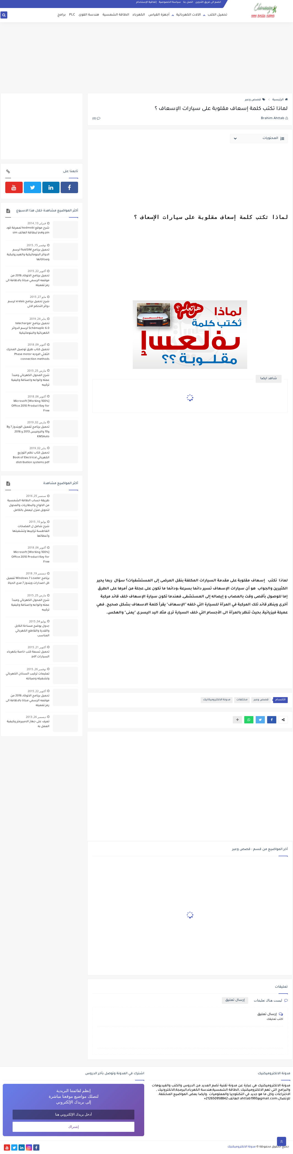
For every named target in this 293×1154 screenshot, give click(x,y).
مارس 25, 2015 (36, 371)
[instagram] (29, 1147)
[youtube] (14, 187)
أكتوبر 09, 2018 (37, 344)
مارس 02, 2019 (36, 422)
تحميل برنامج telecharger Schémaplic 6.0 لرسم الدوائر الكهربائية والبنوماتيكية (30, 328)
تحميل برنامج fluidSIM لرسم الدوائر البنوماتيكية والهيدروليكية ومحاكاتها (28, 254)
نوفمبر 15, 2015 (36, 245)
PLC (72, 15)
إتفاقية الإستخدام (146, 2)
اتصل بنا (188, 2)
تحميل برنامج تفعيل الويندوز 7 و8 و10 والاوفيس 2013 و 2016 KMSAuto (28, 432)
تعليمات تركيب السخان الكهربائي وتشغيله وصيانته (27, 676)
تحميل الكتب (217, 15)
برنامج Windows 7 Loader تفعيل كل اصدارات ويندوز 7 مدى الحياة (27, 581)
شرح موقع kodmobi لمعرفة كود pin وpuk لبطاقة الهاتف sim (27, 231)
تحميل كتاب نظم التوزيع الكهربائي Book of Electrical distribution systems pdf (31, 457)
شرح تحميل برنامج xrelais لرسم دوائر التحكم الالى (28, 304)
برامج (61, 15)
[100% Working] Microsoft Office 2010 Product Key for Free (30, 406)
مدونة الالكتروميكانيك (216, 699)
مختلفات (241, 699)
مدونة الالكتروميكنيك (242, 1147)
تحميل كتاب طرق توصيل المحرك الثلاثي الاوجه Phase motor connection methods (27, 354)
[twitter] (32, 187)
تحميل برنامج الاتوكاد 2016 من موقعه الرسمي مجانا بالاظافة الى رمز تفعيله (27, 280)
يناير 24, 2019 (38, 319)
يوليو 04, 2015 (37, 621)
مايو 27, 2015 (38, 297)
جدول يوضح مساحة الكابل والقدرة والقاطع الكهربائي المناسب (32, 631)
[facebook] (69, 187)
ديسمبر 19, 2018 (36, 573)
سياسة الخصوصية (170, 2)
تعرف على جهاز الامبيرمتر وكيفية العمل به (28, 724)
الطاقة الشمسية (116, 15)
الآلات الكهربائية (188, 15)
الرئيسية (278, 99)
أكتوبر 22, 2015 (37, 271)
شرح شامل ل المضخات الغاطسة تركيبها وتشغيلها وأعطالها (30, 531)
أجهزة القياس (158, 15)
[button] (271, 719)
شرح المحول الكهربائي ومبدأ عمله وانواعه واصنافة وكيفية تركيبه (30, 380)
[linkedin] (51, 187)
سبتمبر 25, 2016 (36, 496)
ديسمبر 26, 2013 (36, 717)
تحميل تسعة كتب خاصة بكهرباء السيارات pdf (28, 654)
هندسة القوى (89, 15)
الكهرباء (139, 15)
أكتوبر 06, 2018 (37, 396)
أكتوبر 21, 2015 (37, 647)
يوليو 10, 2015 (37, 522)
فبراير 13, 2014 (36, 223)
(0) (94, 118)
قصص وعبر (253, 99)
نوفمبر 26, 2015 (36, 669)
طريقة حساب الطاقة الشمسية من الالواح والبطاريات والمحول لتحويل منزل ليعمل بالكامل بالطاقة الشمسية (28, 506)
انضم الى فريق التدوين (208, 2)
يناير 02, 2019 (38, 448)
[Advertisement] (146, 58)
